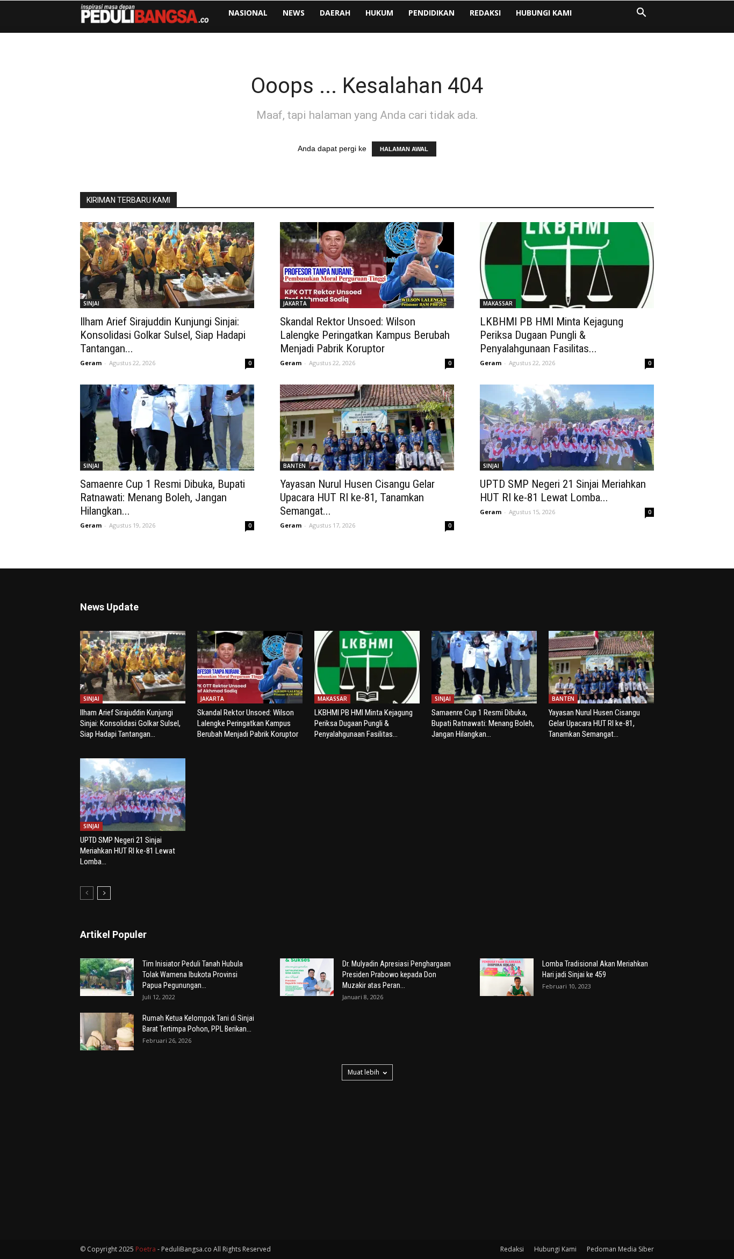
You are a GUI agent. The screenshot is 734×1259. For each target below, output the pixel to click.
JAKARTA (295, 303)
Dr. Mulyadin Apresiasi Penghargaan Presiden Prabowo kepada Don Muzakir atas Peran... (396, 974)
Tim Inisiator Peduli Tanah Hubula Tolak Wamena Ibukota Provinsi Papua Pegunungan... (192, 974)
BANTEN (294, 466)
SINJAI (91, 303)
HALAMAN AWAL (404, 149)
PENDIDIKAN (431, 13)
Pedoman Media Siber (620, 1249)
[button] (641, 14)
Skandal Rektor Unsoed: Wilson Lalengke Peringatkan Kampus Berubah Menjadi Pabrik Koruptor (365, 335)
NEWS (294, 13)
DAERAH (335, 13)
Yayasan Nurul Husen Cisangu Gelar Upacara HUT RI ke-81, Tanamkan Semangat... (357, 497)
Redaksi (485, 13)
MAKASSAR (498, 303)
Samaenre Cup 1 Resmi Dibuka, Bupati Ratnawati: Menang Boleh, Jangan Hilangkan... (162, 497)
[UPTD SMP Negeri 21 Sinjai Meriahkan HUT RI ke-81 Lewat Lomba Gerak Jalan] (567, 428)
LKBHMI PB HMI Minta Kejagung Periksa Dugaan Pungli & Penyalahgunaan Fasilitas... (551, 335)
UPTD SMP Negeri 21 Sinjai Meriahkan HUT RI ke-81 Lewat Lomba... (563, 491)
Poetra (145, 1249)
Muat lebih (363, 1072)
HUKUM (379, 13)
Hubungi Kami (544, 13)
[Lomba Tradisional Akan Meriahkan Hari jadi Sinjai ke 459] (507, 977)
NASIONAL (248, 13)
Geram (91, 363)
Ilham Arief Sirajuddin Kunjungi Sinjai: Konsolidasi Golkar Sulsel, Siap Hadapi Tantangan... (163, 335)
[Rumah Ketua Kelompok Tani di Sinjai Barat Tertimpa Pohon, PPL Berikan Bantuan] (107, 1031)
